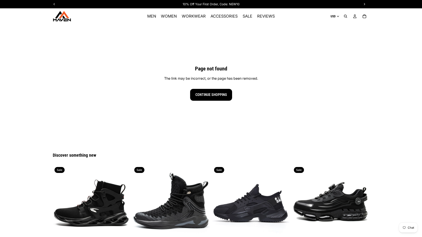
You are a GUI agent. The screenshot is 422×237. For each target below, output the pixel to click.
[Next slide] (123, 204)
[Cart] (364, 16)
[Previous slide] (59, 204)
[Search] (345, 16)
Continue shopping (211, 95)
